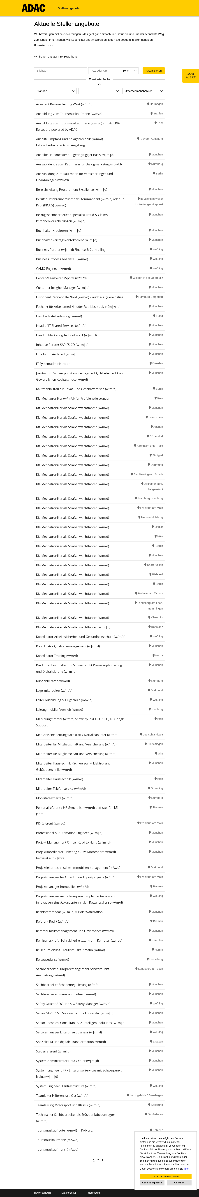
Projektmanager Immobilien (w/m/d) (62, 887)
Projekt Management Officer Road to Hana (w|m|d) (73, 842)
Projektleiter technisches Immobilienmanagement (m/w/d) (78, 868)
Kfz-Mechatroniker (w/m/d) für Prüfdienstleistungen (73, 398)
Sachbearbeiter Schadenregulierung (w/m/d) (68, 985)
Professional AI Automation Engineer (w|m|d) (69, 833)
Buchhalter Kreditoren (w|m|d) (58, 230)
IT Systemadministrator (53, 364)
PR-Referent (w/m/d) (50, 823)
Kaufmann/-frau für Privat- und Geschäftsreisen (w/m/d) (76, 389)
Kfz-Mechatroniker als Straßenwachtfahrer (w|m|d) (73, 627)
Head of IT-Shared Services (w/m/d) (61, 326)
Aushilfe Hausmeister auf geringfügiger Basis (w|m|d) (75, 155)
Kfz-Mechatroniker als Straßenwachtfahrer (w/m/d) (72, 408)
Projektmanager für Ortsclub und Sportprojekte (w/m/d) (76, 877)
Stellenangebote (68, 8)
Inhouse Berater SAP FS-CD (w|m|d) (62, 345)
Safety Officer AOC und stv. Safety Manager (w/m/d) (73, 1004)
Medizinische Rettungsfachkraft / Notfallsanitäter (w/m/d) (77, 735)
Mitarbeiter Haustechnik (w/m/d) (59, 779)
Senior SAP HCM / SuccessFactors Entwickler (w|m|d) (74, 1013)
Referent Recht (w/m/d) (52, 921)
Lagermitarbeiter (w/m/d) (54, 690)
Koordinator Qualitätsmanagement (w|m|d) (68, 646)
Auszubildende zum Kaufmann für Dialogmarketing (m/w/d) (79, 164)
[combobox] (129, 70)
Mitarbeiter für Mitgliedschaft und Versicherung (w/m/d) (76, 744)
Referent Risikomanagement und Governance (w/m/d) (75, 931)
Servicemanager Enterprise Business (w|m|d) (69, 1032)
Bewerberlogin (42, 1192)
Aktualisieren (154, 70)
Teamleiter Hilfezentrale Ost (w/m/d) (62, 1095)
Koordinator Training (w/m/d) (57, 656)
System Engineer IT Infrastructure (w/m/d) (66, 1086)
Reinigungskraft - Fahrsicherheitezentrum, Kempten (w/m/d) (79, 940)
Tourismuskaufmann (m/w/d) (57, 1140)
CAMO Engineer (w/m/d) (53, 268)
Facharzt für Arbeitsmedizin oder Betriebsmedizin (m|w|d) (78, 307)
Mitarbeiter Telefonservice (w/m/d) (61, 788)
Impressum (93, 1192)
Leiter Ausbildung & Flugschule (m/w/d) (64, 700)
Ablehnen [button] (179, 1182)
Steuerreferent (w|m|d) (53, 1051)
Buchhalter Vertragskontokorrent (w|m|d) (66, 240)
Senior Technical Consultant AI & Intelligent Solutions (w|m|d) (80, 1023)
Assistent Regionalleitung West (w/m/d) (64, 104)
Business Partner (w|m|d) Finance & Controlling (70, 249)
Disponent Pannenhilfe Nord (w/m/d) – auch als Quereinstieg (79, 297)
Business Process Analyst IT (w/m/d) (62, 259)
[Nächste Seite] (102, 1160)
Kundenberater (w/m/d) (53, 681)
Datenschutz (68, 1192)
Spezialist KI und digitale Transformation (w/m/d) (71, 1042)
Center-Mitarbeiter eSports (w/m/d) (61, 278)
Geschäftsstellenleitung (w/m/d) (59, 316)
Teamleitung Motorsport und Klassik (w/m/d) (68, 1105)
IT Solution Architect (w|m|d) (57, 354)
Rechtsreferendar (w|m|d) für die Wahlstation (69, 912)
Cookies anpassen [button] (152, 1182)
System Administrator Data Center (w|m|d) (67, 1061)
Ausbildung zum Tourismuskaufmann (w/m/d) (69, 114)
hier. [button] (186, 1168)
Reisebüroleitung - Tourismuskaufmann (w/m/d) (70, 950)
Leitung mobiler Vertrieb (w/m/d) (59, 709)
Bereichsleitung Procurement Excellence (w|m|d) (71, 189)
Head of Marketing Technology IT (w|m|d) (66, 335)
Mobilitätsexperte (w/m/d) (54, 798)
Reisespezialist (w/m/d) (52, 959)
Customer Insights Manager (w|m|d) (62, 287)
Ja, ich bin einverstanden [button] (165, 1176)
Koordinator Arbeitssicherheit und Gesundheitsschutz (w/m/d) (80, 637)
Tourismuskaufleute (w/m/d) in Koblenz (64, 1130)
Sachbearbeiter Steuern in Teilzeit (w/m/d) (66, 994)
